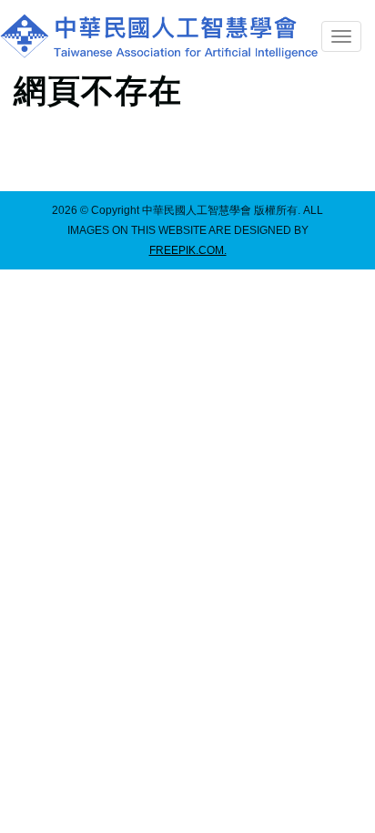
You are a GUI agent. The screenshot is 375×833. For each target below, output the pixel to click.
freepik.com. (188, 250)
